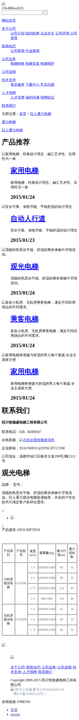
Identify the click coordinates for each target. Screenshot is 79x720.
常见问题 (47, 84)
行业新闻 (32, 51)
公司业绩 (9, 72)
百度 (14, 710)
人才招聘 (9, 93)
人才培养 (18, 97)
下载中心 (32, 84)
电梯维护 (47, 63)
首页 (22, 114)
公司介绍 (18, 33)
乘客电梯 (25, 319)
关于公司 (9, 29)
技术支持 (9, 80)
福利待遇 (32, 97)
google (15, 714)
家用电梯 (25, 170)
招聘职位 (47, 97)
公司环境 (62, 33)
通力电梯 (9, 122)
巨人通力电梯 (40, 114)
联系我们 (9, 105)
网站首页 (9, 20)
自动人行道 (28, 218)
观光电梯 (25, 266)
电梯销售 (18, 63)
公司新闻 (18, 51)
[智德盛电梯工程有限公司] (3, 4)
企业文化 (47, 33)
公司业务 (9, 59)
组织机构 (32, 33)
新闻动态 (9, 46)
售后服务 (18, 84)
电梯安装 (32, 63)
